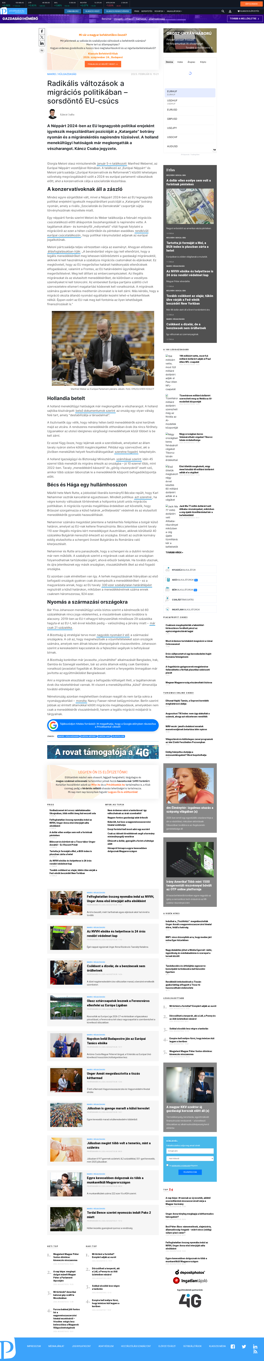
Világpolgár (118, 736)
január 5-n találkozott (112, 163)
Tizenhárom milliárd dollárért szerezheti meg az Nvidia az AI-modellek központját (195, 398)
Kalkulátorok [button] (174, 11)
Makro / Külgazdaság (61, 74)
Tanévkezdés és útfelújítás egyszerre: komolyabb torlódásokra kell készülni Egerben (186, 969)
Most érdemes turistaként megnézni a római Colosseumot (189, 642)
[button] (230, 11)
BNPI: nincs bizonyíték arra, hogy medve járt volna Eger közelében (189, 938)
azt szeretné (143, 497)
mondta (81, 701)
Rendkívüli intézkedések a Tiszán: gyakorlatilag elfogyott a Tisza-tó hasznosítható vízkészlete (184, 985)
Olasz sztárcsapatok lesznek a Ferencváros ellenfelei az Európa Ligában (118, 1003)
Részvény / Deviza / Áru (176, 175)
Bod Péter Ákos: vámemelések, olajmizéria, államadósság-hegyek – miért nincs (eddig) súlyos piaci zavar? (188, 1229)
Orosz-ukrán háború (189, 33)
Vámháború (73, 11)
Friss (136, 11)
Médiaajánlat (56, 1346)
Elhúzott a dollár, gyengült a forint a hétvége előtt (131, 842)
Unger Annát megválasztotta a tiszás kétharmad (113, 1076)
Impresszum (34, 1346)
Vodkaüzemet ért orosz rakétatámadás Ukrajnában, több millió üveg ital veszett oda (73, 812)
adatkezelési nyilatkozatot (181, 1166)
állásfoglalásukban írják (64, 251)
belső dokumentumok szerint (95, 410)
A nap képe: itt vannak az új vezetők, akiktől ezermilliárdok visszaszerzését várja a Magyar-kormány (188, 1201)
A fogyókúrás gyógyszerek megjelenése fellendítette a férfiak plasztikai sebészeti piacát (188, 669)
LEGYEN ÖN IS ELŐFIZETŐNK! (103, 772)
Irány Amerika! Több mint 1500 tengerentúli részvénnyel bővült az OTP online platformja (189, 885)
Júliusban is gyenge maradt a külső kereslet (118, 1108)
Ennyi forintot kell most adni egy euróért (129, 829)
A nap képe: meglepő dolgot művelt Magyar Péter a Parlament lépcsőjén (64, 1276)
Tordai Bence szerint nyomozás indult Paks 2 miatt (119, 1215)
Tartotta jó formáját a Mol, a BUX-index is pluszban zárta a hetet (71, 853)
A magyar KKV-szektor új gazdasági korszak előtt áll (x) (187, 1109)
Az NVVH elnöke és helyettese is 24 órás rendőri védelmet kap (71, 862)
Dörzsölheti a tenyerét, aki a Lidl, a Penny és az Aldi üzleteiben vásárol (106, 1271)
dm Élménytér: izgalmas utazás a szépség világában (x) (189, 809)
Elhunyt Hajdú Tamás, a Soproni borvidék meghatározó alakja (187, 702)
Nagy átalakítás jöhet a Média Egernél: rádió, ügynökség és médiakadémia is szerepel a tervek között (189, 953)
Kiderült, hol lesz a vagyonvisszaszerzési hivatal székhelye (129, 823)
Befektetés (146, 11)
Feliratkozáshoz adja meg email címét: (183, 1145)
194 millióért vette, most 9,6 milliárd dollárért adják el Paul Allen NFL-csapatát (195, 359)
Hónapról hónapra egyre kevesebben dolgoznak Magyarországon (127, 849)
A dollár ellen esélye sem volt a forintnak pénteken (71, 834)
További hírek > (174, 552)
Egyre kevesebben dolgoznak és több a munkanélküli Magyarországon (115, 1180)
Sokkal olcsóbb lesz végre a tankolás (106, 1287)
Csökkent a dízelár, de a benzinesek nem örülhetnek (116, 968)
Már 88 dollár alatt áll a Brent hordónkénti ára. (188, 310)
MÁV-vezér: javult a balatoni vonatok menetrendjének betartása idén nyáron (186, 728)
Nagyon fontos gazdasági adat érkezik (128, 817)
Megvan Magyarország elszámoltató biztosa (189, 682)
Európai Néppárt (88, 736)
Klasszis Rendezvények (117, 11)
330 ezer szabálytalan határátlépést (127, 585)
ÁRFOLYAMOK (251, 4)
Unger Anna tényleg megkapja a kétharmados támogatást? (190, 1215)
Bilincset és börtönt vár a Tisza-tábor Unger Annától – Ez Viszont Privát (72, 843)
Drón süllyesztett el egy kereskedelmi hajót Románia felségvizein (188, 655)
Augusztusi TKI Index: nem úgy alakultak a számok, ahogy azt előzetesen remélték (188, 715)
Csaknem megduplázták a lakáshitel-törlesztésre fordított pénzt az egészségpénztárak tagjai (185, 628)
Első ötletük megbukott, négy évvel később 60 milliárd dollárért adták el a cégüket (196, 469)
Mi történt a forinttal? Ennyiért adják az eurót (104, 1255)
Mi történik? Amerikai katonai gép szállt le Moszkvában (64, 1295)
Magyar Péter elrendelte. (178, 281)
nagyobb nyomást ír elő (113, 635)
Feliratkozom (190, 1172)
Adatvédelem (106, 1346)
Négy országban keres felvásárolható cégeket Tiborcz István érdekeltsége (196, 437)
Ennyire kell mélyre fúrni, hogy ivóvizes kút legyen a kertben (105, 1303)
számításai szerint (128, 459)
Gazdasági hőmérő (20, 19)
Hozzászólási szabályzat (136, 1346)
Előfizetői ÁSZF (167, 1346)
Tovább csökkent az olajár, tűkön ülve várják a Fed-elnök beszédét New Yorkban (73, 871)
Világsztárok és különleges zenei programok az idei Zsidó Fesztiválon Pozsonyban (189, 740)
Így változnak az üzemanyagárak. (182, 334)
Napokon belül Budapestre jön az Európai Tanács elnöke (116, 1041)
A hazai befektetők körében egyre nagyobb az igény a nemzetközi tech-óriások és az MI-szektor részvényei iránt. (188, 899)
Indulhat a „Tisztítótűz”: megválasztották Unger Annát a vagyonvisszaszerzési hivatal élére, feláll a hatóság (189, 924)
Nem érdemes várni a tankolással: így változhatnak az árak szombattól (127, 812)
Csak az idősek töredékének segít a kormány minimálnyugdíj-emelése (131, 835)
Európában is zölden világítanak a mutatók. (187, 257)
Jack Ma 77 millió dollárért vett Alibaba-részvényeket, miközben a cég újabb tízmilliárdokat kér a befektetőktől (196, 510)
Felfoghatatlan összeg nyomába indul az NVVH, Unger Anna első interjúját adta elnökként (71, 823)
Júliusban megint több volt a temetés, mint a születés (119, 1145)
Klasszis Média (217, 1346)
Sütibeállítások (192, 1346)
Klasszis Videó (92, 11)
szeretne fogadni (126, 452)
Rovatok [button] (159, 11)
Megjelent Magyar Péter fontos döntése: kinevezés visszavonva (66, 1257)
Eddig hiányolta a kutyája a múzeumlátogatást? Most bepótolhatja (186, 753)
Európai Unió (104, 736)
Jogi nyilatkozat (81, 1346)
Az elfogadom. (183, 1166)
